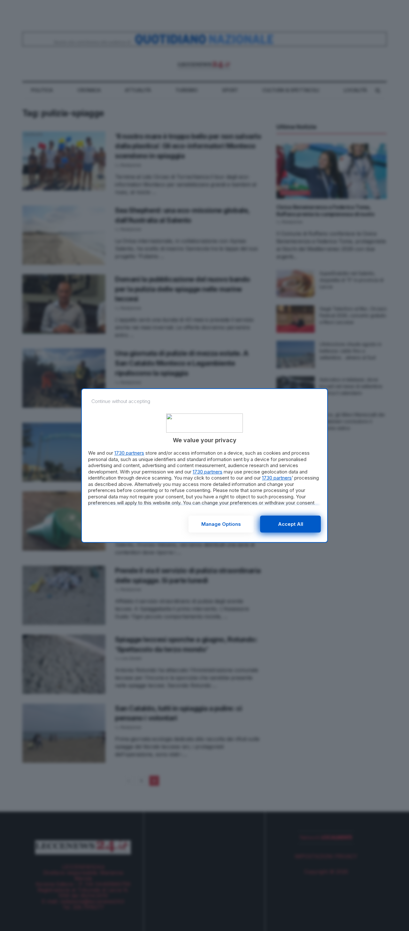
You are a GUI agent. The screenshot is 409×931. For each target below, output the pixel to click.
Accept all (290, 524)
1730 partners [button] (129, 453)
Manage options (221, 524)
